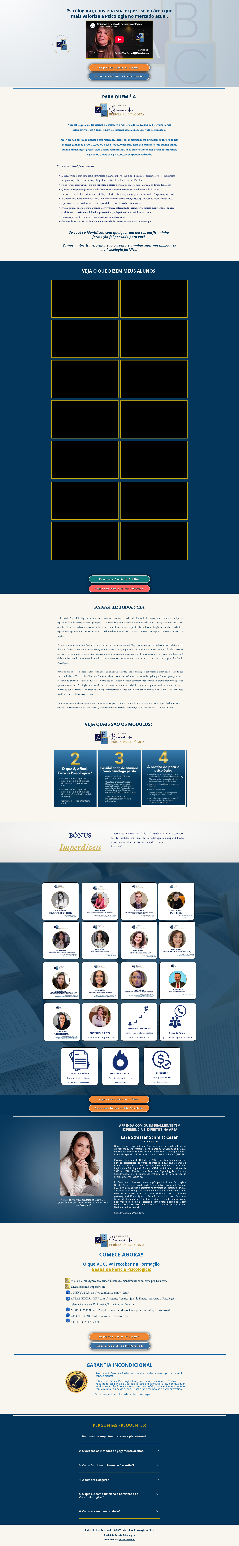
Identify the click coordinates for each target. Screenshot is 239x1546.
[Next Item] (182, 778)
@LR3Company (127, 1539)
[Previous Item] (56, 778)
